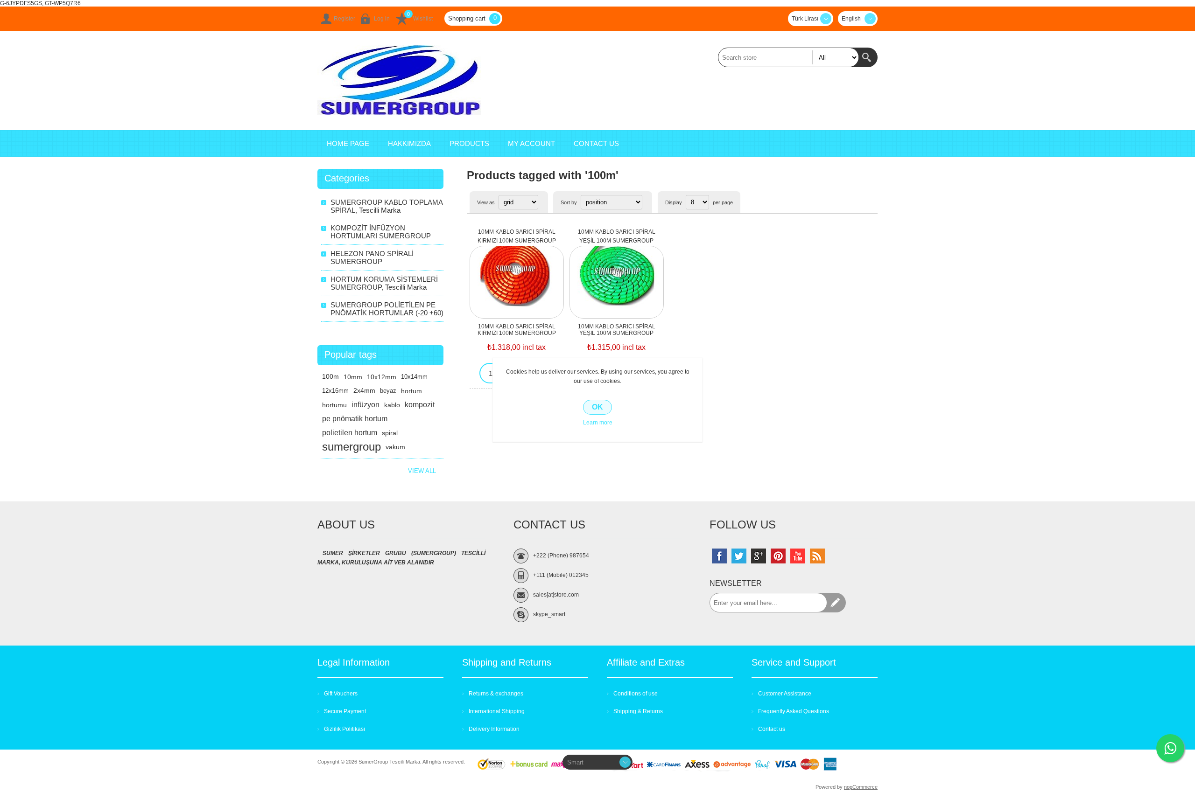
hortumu (334, 405)
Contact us (771, 729)
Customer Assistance (784, 693)
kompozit (420, 405)
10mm (353, 377)
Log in (382, 18)
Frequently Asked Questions (793, 711)
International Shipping (497, 711)
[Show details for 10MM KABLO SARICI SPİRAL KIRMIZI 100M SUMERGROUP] (516, 273)
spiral (390, 433)
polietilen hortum (349, 433)
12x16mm (335, 390)
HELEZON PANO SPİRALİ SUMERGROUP (372, 257)
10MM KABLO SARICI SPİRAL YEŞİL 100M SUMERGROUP (616, 236)
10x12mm (381, 377)
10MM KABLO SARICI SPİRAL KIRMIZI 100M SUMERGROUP (517, 236)
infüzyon (365, 405)
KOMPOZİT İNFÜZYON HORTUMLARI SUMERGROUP (380, 232)
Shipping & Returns (638, 711)
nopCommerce (861, 787)
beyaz (388, 390)
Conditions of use (635, 693)
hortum (411, 391)
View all (422, 470)
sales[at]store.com (556, 594)
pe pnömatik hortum (354, 419)
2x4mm (364, 390)
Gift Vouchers (341, 693)
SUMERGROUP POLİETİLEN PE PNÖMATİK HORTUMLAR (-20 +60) (386, 309)
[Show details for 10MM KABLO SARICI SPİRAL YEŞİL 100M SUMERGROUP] (616, 273)
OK (597, 407)
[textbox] (788, 57)
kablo (392, 405)
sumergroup (351, 446)
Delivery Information (494, 729)
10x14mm (414, 376)
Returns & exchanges (496, 693)
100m (330, 376)
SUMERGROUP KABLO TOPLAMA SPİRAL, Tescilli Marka (386, 206)
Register (344, 18)
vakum (395, 447)
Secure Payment (345, 711)
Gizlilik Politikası (344, 729)
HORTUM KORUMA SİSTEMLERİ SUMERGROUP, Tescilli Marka (384, 283)
